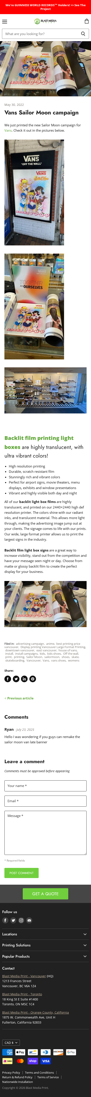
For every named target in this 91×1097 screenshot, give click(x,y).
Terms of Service (48, 1077)
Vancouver (34, 660)
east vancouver (46, 650)
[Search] (83, 34)
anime (50, 644)
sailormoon (51, 657)
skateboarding (14, 660)
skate (75, 657)
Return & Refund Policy (17, 1077)
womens (73, 660)
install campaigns (26, 654)
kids (42, 654)
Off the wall (70, 654)
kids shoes (54, 654)
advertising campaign (30, 644)
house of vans (68, 650)
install (9, 654)
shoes (65, 657)
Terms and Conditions (39, 1073)
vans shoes (58, 660)
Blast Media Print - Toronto (22, 994)
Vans (8, 130)
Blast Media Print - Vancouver (24, 976)
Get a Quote (45, 894)
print (8, 657)
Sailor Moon (34, 657)
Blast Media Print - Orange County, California (35, 1012)
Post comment (21, 873)
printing (19, 657)
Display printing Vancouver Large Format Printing (53, 647)
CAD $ (9, 1043)
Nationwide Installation (17, 1082)
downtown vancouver (19, 650)
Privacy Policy (11, 1073)
